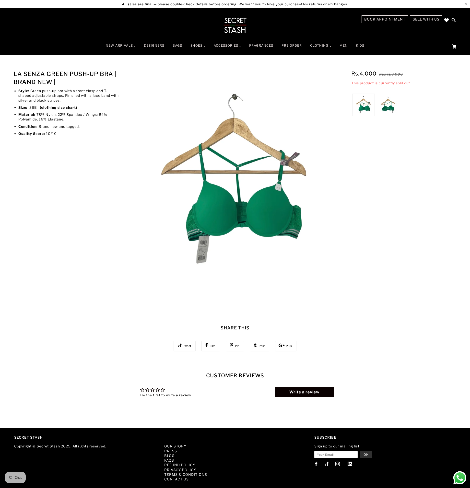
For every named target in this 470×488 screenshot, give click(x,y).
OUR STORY (175, 446)
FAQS (169, 460)
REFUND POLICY (179, 465)
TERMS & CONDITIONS (185, 474)
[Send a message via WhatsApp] (460, 478)
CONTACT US (176, 479)
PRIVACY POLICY (180, 470)
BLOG (169, 456)
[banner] (235, 25)
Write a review (304, 392)
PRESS (170, 451)
